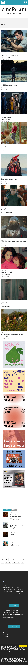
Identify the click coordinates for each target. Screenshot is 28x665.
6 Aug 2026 (13, 541)
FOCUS (14, 509)
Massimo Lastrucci (6, 59)
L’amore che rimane (7, 148)
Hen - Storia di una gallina (9, 179)
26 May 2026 (4, 208)
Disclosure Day (6, 117)
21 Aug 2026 (13, 512)
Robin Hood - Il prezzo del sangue (17, 526)
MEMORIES (6, 636)
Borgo (12, 544)
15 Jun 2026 (4, 84)
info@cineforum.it (11, 617)
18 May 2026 (4, 332)
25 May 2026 (4, 240)
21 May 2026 (4, 270)
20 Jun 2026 (4, 53)
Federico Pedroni (6, 276)
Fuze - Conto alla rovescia (9, 55)
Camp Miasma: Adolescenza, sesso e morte (16, 516)
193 (14, 562)
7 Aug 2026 (12, 532)
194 (18, 562)
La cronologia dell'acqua (9, 86)
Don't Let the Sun (6, 304)
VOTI (4, 632)
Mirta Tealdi (5, 151)
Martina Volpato (15, 519)
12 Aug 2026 (13, 523)
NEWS (4, 638)
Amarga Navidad (6, 272)
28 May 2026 (4, 146)
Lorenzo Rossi (5, 121)
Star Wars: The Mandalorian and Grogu (13, 242)
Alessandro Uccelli (6, 338)
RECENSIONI (7, 509)
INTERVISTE (6, 640)
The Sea (3, 210)
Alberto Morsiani (6, 89)
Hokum (12, 534)
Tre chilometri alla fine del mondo (12, 334)
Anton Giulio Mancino (7, 245)
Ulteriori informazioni (16, 663)
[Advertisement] (13, 499)
